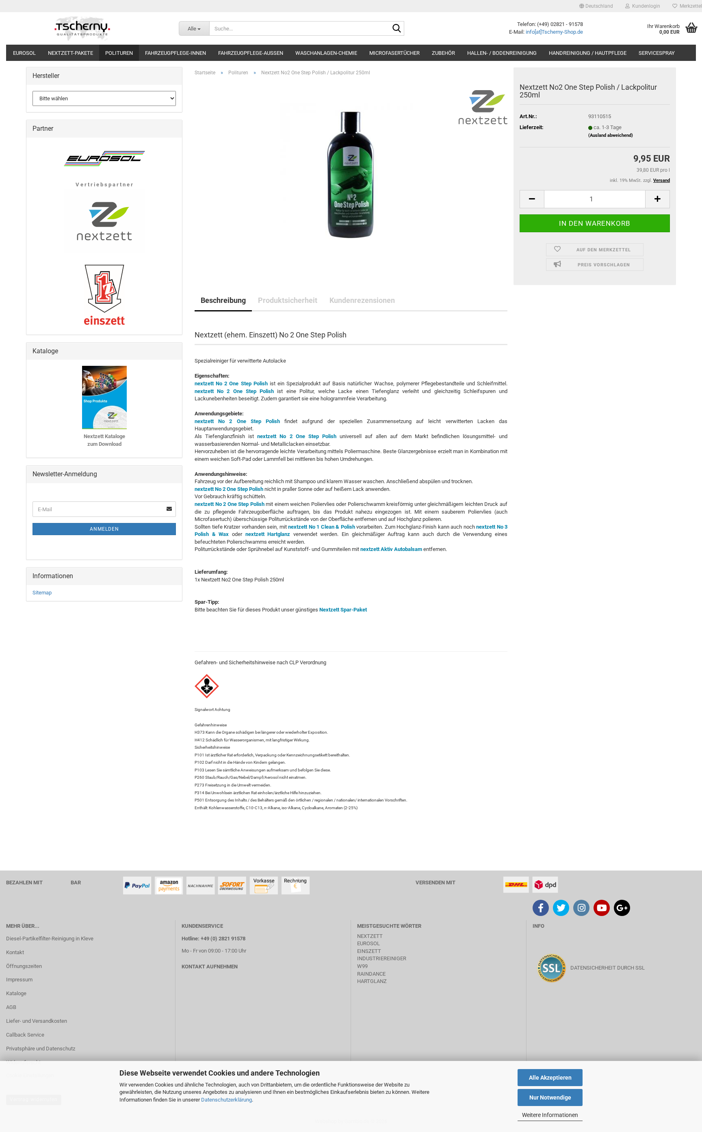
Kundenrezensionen (362, 300)
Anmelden (104, 529)
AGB (11, 1007)
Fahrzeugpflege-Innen (175, 53)
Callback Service (25, 1035)
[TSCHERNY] (83, 28)
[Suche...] (396, 29)
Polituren (119, 53)
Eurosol (24, 53)
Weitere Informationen (550, 1115)
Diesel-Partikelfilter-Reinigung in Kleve (49, 938)
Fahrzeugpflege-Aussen (250, 53)
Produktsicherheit (287, 300)
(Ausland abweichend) (610, 135)
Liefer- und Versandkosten (36, 1021)
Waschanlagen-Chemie (326, 53)
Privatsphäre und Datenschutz (40, 1049)
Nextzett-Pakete (70, 53)
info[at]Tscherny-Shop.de (554, 32)
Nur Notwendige (550, 1097)
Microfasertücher (394, 53)
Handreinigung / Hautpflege (587, 53)
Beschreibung (223, 300)
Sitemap (42, 593)
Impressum (19, 979)
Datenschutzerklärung (226, 1100)
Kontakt (15, 952)
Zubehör (443, 53)
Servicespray (657, 53)
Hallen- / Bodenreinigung (502, 53)
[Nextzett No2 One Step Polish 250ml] (351, 174)
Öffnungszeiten (24, 966)
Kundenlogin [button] (645, 6)
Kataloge (16, 993)
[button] (596, 6)
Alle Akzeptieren (550, 1077)
